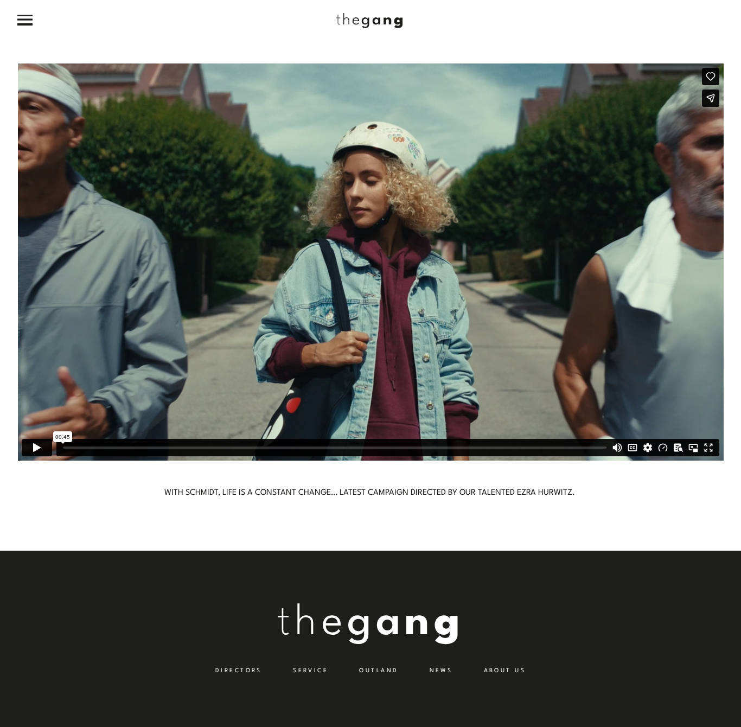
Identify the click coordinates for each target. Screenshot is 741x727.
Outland (378, 671)
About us (505, 671)
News (441, 671)
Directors (238, 671)
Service (310, 671)
